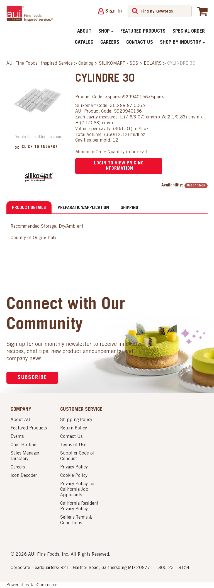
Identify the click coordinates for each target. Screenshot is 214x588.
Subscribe (32, 377)
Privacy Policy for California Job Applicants (77, 489)
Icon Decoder (24, 475)
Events (17, 436)
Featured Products (143, 31)
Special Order (188, 31)
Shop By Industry (180, 42)
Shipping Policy (76, 420)
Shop (104, 31)
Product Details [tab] (29, 208)
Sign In (113, 11)
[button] (202, 11)
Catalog (84, 42)
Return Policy (73, 428)
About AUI (21, 420)
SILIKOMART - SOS (118, 63)
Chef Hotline (23, 445)
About (84, 31)
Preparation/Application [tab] (83, 208)
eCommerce (46, 585)
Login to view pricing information (119, 166)
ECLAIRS (153, 63)
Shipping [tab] (129, 208)
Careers (109, 42)
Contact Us (139, 42)
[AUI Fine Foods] (29, 13)
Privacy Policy (74, 467)
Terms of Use (73, 445)
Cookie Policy (73, 475)
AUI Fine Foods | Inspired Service (39, 63)
